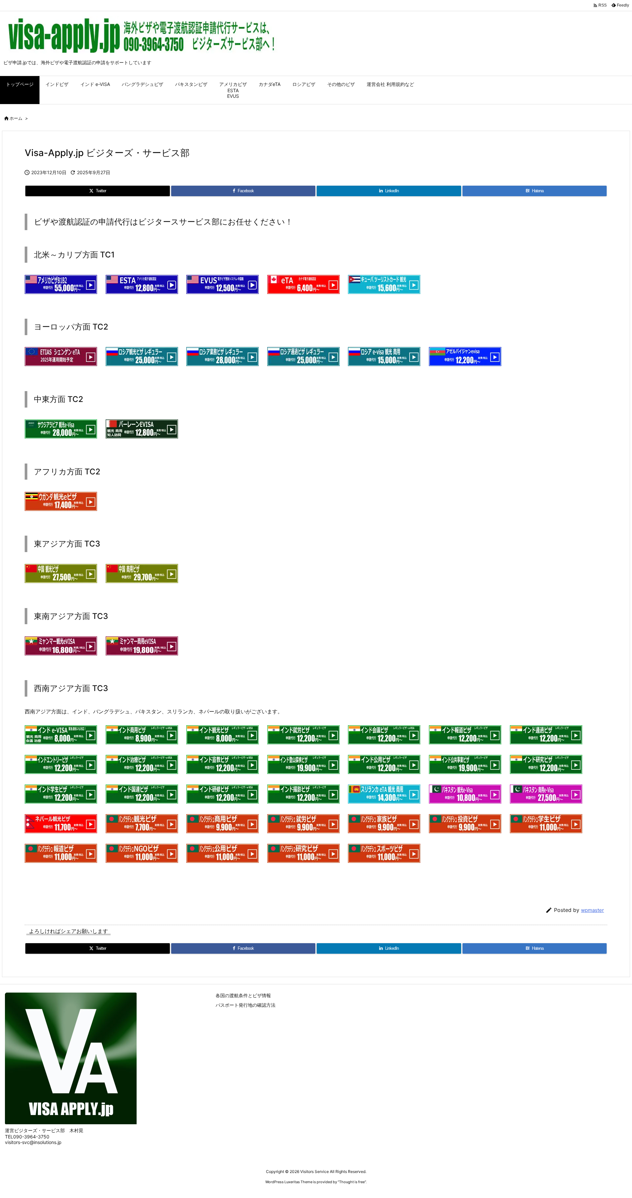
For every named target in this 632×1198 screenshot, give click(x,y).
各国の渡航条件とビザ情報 (243, 995)
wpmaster (592, 910)
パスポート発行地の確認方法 (246, 1005)
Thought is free (352, 1182)
